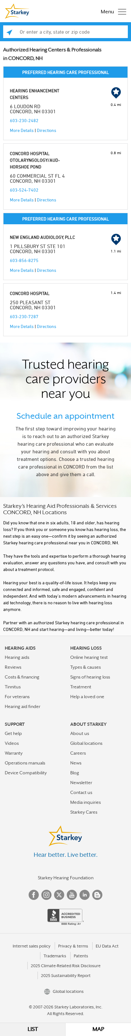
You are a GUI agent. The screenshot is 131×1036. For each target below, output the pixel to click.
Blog (74, 772)
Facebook (34, 895)
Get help (13, 733)
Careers (78, 753)
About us (79, 733)
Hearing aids (17, 657)
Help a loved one (87, 696)
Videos (12, 743)
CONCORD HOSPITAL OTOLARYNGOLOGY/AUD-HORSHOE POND (35, 160)
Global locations (86, 743)
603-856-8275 (24, 260)
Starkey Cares (83, 812)
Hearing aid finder (22, 706)
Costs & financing (22, 676)
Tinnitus (13, 686)
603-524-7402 (24, 190)
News (75, 762)
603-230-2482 (24, 120)
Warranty (14, 753)
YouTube (72, 895)
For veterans (17, 696)
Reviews (13, 667)
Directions (46, 130)
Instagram (46, 895)
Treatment (80, 686)
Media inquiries (85, 802)
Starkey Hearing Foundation (65, 877)
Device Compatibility (26, 772)
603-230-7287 (24, 316)
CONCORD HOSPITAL (30, 293)
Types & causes (85, 667)
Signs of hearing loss (90, 676)
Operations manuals (25, 762)
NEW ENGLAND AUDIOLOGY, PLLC (42, 237)
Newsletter (81, 782)
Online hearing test (89, 657)
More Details (22, 130)
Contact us (81, 792)
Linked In (84, 895)
